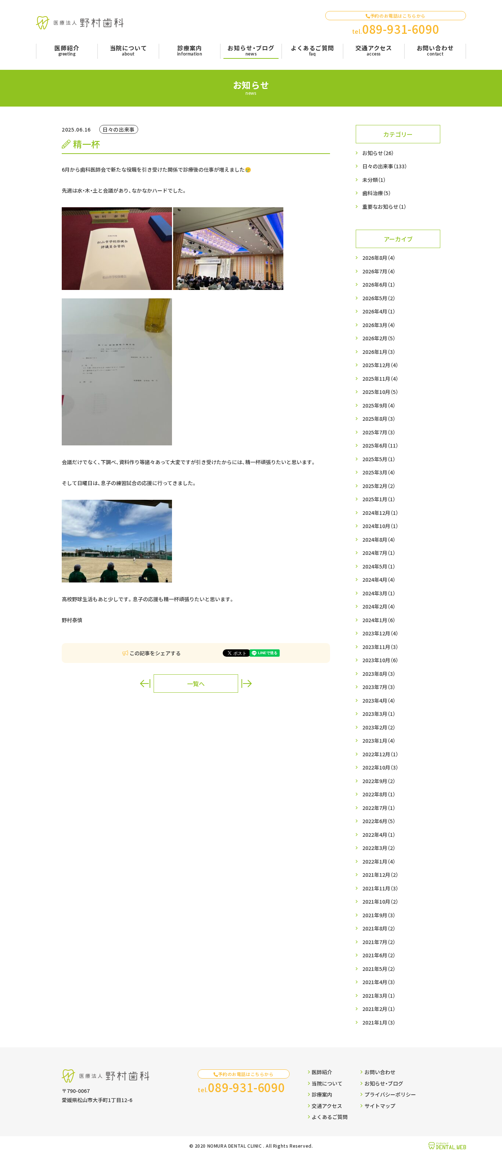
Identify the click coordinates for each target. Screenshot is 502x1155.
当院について (327, 1083)
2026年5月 (378, 298)
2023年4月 (378, 700)
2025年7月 (378, 432)
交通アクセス (327, 1105)
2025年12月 (380, 365)
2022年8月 (378, 794)
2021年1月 (378, 1022)
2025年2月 (378, 485)
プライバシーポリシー (390, 1094)
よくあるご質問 (330, 1116)
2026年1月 (378, 351)
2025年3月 (378, 472)
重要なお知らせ (384, 206)
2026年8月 (378, 257)
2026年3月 (378, 325)
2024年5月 (378, 566)
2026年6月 (378, 284)
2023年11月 (380, 646)
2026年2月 (378, 338)
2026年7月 (378, 271)
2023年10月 (380, 660)
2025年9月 (378, 405)
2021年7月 (378, 942)
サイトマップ (380, 1105)
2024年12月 (380, 512)
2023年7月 (378, 687)
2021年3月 (378, 995)
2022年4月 (378, 834)
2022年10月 (380, 767)
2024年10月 (380, 526)
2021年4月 (378, 982)
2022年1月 (378, 861)
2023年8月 (378, 673)
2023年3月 (378, 713)
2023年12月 (380, 633)
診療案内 (322, 1094)
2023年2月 (378, 727)
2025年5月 (378, 459)
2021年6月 (378, 955)
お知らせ (378, 153)
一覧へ (196, 683)
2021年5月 (378, 968)
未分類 (374, 179)
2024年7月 (378, 552)
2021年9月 (378, 915)
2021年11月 (380, 888)
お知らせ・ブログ (384, 1083)
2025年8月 (378, 418)
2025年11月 (380, 378)
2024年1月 (378, 620)
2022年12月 (380, 754)
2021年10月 (380, 901)
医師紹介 (322, 1072)
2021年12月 (380, 874)
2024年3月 (378, 593)
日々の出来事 (384, 166)
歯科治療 (376, 193)
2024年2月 (378, 606)
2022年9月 (378, 781)
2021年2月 (378, 1008)
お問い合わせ (380, 1072)
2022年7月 (378, 807)
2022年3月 (378, 847)
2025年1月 (378, 499)
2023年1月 (378, 740)
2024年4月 (378, 579)
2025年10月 (380, 391)
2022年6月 (378, 821)
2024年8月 (378, 539)
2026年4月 (378, 311)
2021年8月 (378, 928)
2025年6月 (380, 445)
